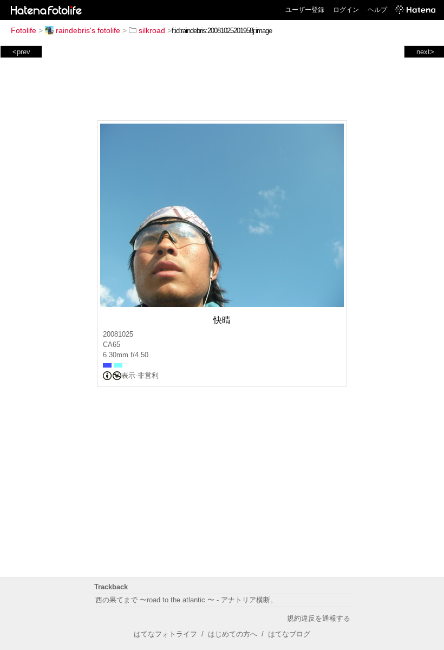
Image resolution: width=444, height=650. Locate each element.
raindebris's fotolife (88, 30)
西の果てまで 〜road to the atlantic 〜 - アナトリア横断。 (186, 600)
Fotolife (23, 30)
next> (425, 52)
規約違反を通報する (318, 618)
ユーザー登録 (304, 10)
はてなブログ (289, 634)
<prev (21, 52)
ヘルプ (377, 10)
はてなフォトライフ (165, 634)
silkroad (152, 30)
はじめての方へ (232, 634)
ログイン (346, 10)
